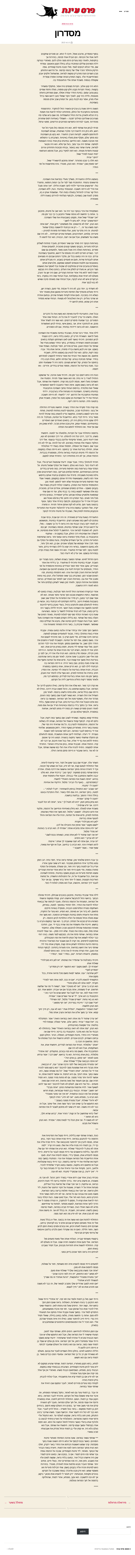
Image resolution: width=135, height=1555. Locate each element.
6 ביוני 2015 (65, 42)
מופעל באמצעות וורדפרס (104, 1549)
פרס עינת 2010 (67, 24)
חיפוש (129, 1527)
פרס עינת (120, 1549)
